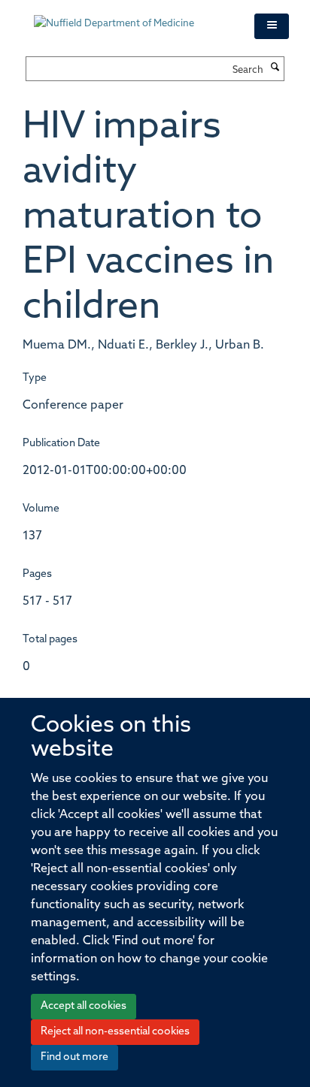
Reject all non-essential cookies (115, 1031)
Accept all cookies (83, 1006)
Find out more (74, 1057)
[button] (271, 26)
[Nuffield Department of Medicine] (133, 16)
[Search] (275, 68)
